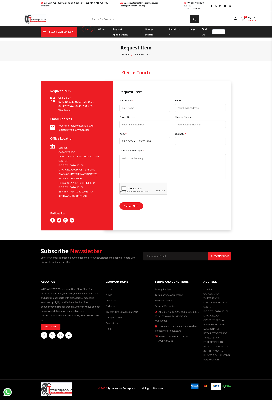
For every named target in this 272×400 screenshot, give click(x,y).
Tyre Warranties (163, 300)
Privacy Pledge (163, 289)
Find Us (204, 31)
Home (87, 29)
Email (179, 100)
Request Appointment (120, 31)
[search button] (194, 19)
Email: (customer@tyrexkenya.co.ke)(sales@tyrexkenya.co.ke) (139, 4)
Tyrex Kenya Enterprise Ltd (123, 388)
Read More (51, 326)
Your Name (126, 100)
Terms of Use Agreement (169, 294)
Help (192, 29)
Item (123, 133)
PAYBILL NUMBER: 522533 (194, 6)
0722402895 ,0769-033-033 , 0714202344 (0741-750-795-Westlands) (76, 106)
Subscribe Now (220, 256)
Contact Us (112, 323)
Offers (101, 29)
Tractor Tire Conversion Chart (122, 311)
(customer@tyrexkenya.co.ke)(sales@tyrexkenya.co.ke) (76, 127)
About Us (174, 29)
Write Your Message (131, 150)
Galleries (110, 306)
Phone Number (127, 117)
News (109, 294)
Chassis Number (184, 117)
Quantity (180, 133)
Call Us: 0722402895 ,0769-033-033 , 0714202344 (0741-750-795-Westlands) (75, 4)
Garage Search (149, 31)
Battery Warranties (165, 306)
